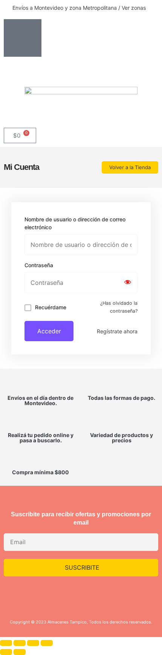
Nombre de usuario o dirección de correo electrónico (74, 223)
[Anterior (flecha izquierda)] (6, 652)
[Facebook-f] (92, 594)
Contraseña (38, 265)
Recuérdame (50, 307)
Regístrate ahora (117, 331)
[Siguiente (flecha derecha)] (20, 652)
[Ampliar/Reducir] (6, 643)
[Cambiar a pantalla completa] (20, 643)
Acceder (49, 331)
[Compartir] (33, 643)
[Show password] (128, 282)
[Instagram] (70, 594)
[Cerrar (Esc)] (47, 643)
